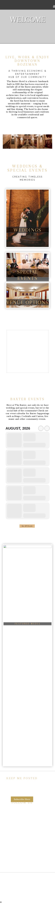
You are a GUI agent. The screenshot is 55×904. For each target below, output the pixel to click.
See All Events (27, 526)
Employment (22, 850)
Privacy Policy (22, 861)
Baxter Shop (27, 356)
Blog (22, 856)
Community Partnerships (22, 845)
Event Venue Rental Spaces (22, 839)
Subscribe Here (22, 799)
